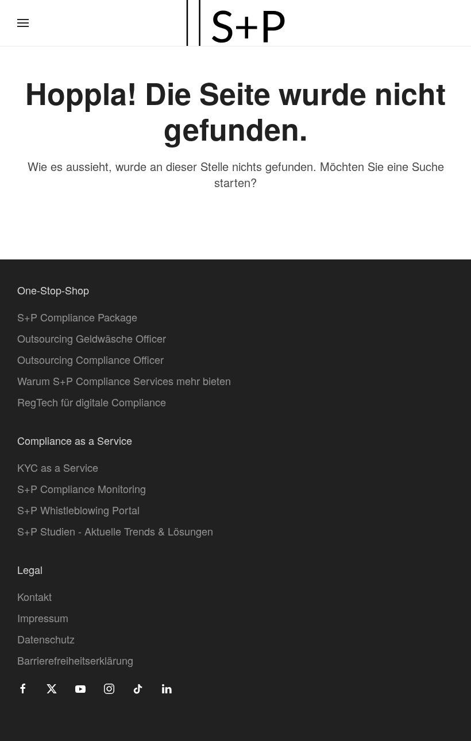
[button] (23, 23)
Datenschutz (46, 638)
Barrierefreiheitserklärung (75, 660)
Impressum (42, 617)
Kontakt (34, 596)
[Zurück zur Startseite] (235, 23)
